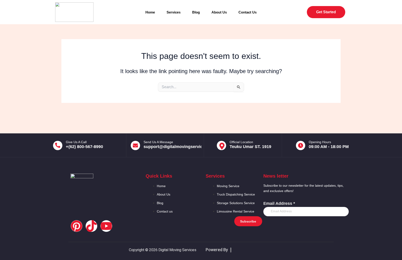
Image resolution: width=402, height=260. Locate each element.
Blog (196, 12)
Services (174, 12)
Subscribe (248, 221)
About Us (219, 12)
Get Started (326, 12)
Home (150, 12)
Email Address (279, 203)
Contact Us (247, 12)
